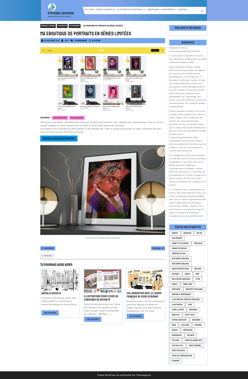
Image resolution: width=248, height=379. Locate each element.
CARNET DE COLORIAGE (180, 243)
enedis (187, 274)
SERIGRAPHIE (177, 335)
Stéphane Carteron (61, 13)
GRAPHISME (176, 289)
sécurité (190, 335)
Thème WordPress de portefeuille (114, 375)
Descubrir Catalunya (180, 264)
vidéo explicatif (178, 350)
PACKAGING (196, 320)
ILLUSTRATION (62, 26)
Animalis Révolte (51, 293)
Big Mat (199, 233)
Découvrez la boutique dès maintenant (59, 138)
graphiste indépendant (181, 294)
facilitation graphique (181, 279)
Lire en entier (51, 313)
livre (190, 304)
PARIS (174, 325)
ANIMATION (187, 233)
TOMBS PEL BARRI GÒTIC (194, 340)
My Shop (89, 9)
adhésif (175, 233)
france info (187, 284)
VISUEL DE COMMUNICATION (182, 356)
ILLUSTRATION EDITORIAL (130, 9)
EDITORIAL (176, 274)
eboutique (48, 256)
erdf (197, 274)
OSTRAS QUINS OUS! (179, 320)
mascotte (176, 315)
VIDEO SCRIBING (104, 9)
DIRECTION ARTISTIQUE (180, 269)
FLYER (198, 279)
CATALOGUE (198, 243)
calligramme (177, 238)
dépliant (198, 269)
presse (175, 330)
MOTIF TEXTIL (190, 315)
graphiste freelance (194, 289)
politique (185, 325)
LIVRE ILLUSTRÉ (178, 310)
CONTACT (183, 9)
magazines (193, 310)
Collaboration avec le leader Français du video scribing (144, 294)
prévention (187, 330)
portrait (198, 325)
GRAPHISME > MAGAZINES (160, 9)
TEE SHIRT (175, 340)
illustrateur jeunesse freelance (186, 299)
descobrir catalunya (180, 258)
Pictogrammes (74, 26)
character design (179, 248)
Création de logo (179, 253)
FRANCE (175, 284)
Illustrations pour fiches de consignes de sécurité (101, 298)
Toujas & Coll (177, 345)
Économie (175, 361)
